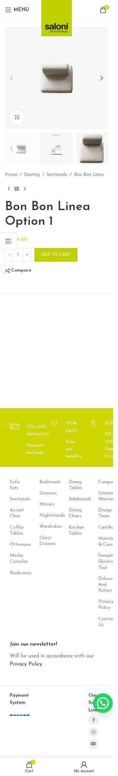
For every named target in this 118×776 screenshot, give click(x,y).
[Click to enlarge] (17, 117)
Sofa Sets (15, 485)
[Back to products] (17, 189)
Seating (32, 174)
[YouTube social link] (93, 744)
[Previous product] (9, 189)
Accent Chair (15, 513)
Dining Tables (74, 485)
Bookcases (15, 572)
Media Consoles (15, 558)
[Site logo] (56, 16)
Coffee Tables (15, 530)
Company (103, 482)
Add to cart (56, 255)
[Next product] (25, 189)
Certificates (103, 527)
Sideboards (74, 499)
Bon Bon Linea (89, 174)
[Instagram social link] (93, 732)
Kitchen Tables (74, 530)
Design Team (103, 513)
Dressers (44, 493)
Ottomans (15, 544)
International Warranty (103, 496)
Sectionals (57, 174)
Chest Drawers (44, 541)
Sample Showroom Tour (103, 561)
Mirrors (44, 504)
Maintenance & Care (103, 541)
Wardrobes (44, 526)
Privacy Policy (103, 604)
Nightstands (44, 515)
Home (11, 174)
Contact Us (103, 622)
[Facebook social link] (93, 720)
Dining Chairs (74, 513)
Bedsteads (44, 482)
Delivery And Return (103, 584)
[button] (11, 148)
